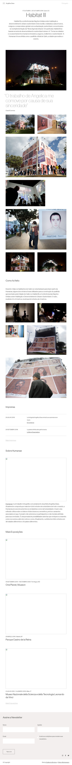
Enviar (9, 751)
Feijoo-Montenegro (63, 762)
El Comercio (30, 422)
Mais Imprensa (11, 440)
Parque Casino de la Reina (18, 639)
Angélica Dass (10, 3)
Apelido (39, 725)
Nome (4, 725)
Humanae (9, 504)
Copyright (7, 762)
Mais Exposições (12, 703)
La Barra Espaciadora (33, 432)
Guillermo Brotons (51, 762)
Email (4, 736)
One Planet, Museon (16, 584)
